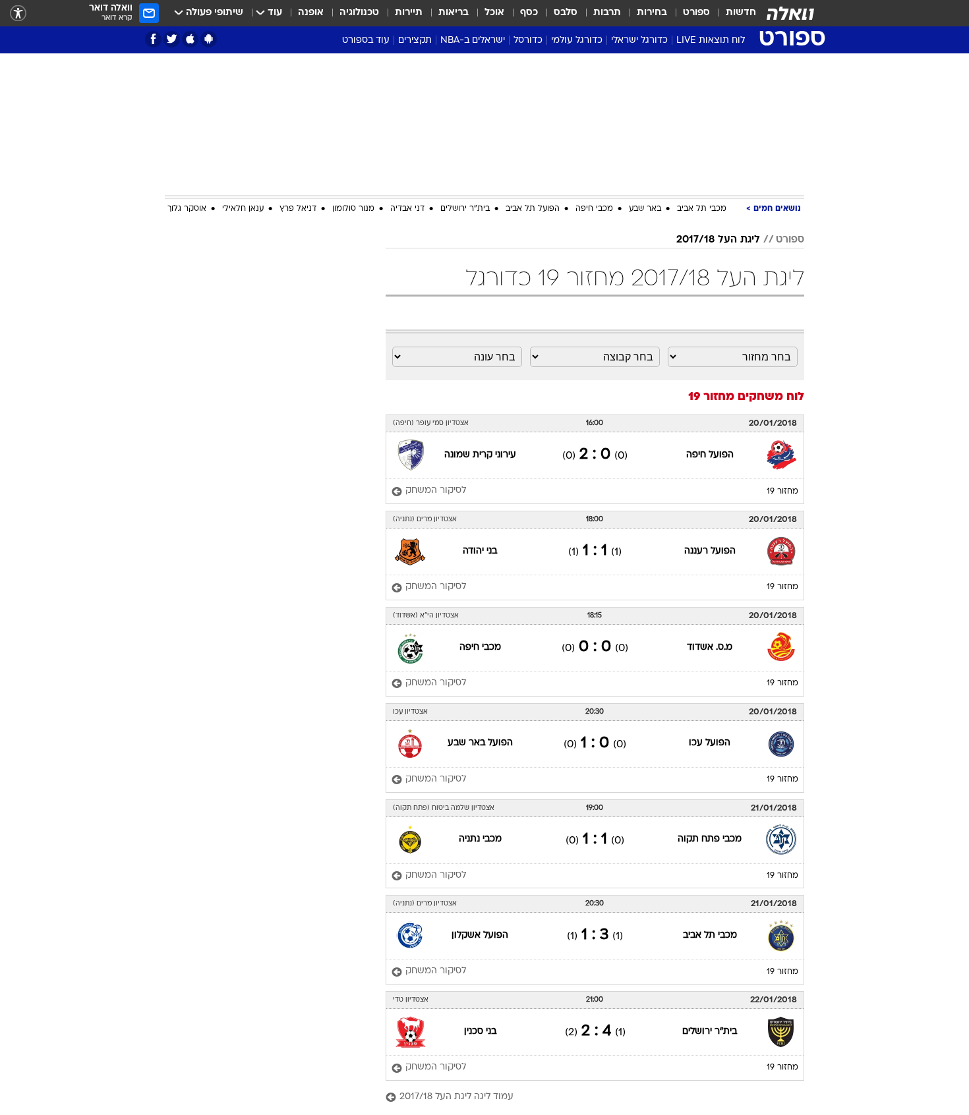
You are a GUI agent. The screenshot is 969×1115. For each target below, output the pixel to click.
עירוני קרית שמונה (480, 455)
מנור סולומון (353, 209)
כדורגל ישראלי (639, 40)
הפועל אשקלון (480, 935)
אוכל (494, 13)
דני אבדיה (407, 209)
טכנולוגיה (359, 13)
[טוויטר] (171, 39)
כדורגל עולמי (576, 40)
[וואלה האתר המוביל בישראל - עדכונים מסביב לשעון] (790, 13)
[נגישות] (18, 13)
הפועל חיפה (710, 455)
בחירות (652, 13)
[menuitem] (733, 13)
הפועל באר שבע (480, 743)
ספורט (696, 13)
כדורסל (528, 40)
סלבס (565, 13)
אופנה (311, 13)
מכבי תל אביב (701, 209)
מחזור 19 (782, 492)
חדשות (741, 13)
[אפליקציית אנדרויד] (208, 39)
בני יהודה (480, 551)
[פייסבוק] (153, 39)
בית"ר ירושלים (465, 209)
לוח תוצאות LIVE (710, 40)
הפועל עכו (709, 743)
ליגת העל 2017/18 (718, 240)
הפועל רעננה (710, 551)
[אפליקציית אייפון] (190, 39)
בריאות (453, 13)
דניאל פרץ (297, 209)
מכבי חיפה (594, 209)
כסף (529, 13)
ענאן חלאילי (243, 209)
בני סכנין (480, 1031)
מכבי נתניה (480, 839)
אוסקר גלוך (186, 209)
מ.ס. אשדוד (709, 647)
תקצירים (415, 40)
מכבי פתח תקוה (710, 839)
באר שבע (645, 209)
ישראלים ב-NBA (472, 40)
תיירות (409, 13)
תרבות (607, 13)
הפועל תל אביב (533, 209)
